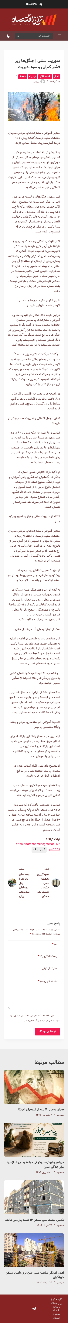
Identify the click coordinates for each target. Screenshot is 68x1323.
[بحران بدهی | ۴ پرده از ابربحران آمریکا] (34, 1087)
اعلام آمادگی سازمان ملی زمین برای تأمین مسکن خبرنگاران (35, 1275)
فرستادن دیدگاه (47, 1031)
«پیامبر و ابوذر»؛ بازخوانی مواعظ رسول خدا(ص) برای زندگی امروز (35, 1164)
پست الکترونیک (47, 956)
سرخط (23, 76)
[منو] (59, 36)
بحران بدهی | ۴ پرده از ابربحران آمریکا (41, 1109)
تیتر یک (32, 76)
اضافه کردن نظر (47, 981)
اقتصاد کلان (45, 76)
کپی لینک (39, 849)
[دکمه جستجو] (18, 36)
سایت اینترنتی (49, 968)
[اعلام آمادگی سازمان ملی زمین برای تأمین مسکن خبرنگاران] (34, 1250)
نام (54, 944)
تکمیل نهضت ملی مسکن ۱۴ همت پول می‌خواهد (34, 1220)
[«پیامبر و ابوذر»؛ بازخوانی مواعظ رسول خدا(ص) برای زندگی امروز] (34, 1140)
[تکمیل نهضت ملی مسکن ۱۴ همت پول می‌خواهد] (34, 1197)
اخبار (56, 76)
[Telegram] (34, 1309)
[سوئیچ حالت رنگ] (8, 36)
